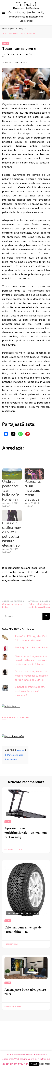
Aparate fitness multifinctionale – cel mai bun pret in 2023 (25, 832)
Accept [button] (34, 1064)
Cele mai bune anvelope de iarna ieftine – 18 (22, 929)
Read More (44, 1063)
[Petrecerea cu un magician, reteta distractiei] (34, 474)
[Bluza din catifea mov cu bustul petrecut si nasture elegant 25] (12, 515)
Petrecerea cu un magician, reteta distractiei (33, 490)
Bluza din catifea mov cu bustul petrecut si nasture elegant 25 (11, 534)
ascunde (20, 750)
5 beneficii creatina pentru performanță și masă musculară (30, 691)
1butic (8, 62)
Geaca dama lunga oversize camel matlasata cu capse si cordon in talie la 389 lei (31, 660)
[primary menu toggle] (3, 13)
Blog (5, 43)
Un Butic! (26, 4)
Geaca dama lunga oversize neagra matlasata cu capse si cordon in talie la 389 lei (31, 676)
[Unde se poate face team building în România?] (12, 474)
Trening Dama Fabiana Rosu (31, 647)
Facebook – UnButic (16, 717)
